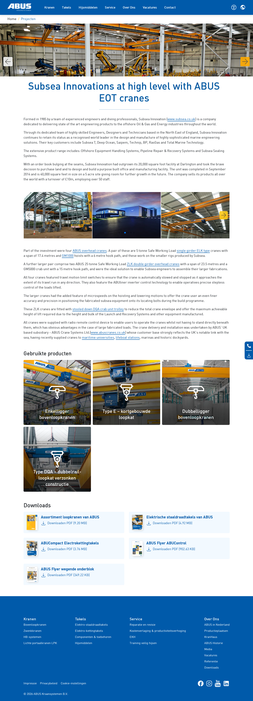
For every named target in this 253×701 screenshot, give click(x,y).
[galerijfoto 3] (58, 215)
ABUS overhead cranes (90, 251)
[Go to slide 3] (125, 232)
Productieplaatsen (216, 631)
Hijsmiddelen (88, 7)
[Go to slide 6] (134, 232)
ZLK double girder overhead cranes (153, 264)
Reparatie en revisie (142, 624)
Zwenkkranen (32, 631)
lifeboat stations (128, 337)
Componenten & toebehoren (93, 637)
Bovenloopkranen (35, 624)
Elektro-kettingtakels (89, 631)
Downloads (211, 667)
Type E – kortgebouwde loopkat (126, 414)
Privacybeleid (48, 683)
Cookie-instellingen (73, 683)
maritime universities (98, 337)
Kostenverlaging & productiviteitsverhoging (158, 631)
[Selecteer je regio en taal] (243, 7)
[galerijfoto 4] (126, 215)
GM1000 (68, 256)
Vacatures (150, 7)
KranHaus (210, 637)
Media (208, 649)
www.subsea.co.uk (181, 119)
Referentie (211, 661)
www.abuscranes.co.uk (108, 332)
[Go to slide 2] (122, 232)
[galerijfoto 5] (195, 215)
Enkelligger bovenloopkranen (57, 414)
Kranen (49, 7)
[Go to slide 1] (119, 232)
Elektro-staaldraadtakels (91, 624)
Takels (66, 7)
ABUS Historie (213, 643)
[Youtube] (217, 683)
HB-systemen (32, 637)
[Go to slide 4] (128, 232)
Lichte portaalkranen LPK (40, 643)
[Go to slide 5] (131, 232)
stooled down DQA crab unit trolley (98, 309)
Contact (170, 7)
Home (11, 19)
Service (110, 7)
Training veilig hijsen (143, 643)
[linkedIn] (226, 683)
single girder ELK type (193, 251)
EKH (132, 637)
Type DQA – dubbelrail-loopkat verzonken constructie (57, 478)
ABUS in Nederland (217, 624)
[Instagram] (209, 683)
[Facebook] (200, 683)
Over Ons (129, 7)
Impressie (30, 683)
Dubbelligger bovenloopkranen (196, 414)
